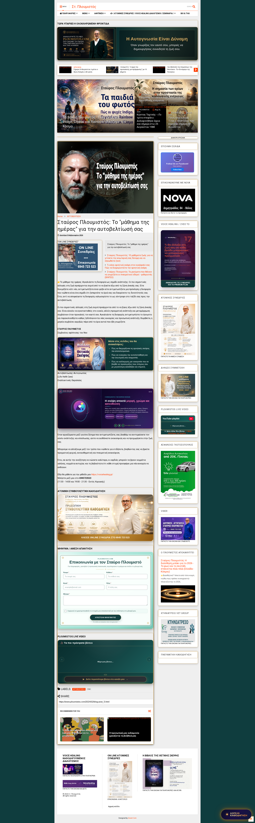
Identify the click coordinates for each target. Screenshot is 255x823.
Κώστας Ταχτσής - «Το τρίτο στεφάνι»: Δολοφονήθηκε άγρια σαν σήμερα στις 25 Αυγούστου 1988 (149, 120)
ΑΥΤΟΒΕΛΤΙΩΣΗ (74, 216)
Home (60, 216)
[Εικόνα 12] (184, 278)
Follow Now (177, 169)
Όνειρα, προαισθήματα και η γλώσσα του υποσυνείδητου (84, 70)
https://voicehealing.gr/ (102, 474)
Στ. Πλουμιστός (84, 7)
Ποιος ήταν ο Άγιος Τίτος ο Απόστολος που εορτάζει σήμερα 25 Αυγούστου (181, 122)
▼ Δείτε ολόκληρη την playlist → (180, 432)
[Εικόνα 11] (183, 278)
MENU (85, 13)
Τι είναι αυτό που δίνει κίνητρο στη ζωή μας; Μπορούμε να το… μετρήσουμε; (80, 733)
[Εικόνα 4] (174, 278)
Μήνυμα (66, 594)
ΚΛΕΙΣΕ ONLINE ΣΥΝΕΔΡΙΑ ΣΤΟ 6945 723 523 (105, 537)
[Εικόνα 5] (175, 278)
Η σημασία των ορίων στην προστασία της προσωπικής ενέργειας (177, 69)
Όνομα (66, 572)
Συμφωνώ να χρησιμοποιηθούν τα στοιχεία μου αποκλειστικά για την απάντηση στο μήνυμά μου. (102, 611)
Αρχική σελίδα (113, 806)
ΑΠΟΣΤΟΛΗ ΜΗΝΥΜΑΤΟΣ (105, 617)
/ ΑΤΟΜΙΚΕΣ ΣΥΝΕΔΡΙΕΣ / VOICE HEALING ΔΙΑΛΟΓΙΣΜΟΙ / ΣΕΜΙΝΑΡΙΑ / (143, 13)
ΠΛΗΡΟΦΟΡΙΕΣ (69, 13)
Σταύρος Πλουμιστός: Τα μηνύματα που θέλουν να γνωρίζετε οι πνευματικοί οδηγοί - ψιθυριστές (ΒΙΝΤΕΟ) (128, 275)
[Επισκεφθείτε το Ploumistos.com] (86, 43)
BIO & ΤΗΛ (185, 13)
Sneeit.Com (132, 818)
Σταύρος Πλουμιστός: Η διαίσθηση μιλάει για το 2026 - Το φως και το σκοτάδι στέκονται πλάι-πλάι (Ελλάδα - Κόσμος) (177, 566)
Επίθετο (109, 572)
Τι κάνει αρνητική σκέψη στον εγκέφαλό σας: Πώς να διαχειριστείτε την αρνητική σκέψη (127, 266)
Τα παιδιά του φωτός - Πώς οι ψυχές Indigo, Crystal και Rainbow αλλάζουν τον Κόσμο (132, 69)
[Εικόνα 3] (173, 278)
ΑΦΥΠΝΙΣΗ (99, 13)
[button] (178, 255)
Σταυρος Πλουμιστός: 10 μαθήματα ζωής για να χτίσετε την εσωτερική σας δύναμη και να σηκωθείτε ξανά (129, 258)
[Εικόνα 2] (172, 278)
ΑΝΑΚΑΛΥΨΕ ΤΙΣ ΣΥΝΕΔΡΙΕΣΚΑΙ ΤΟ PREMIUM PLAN (178, 284)
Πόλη (108, 583)
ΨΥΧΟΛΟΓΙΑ (78, 67)
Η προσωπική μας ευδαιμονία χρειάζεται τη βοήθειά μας (124, 734)
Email (65, 583)
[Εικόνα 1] (171, 278)
